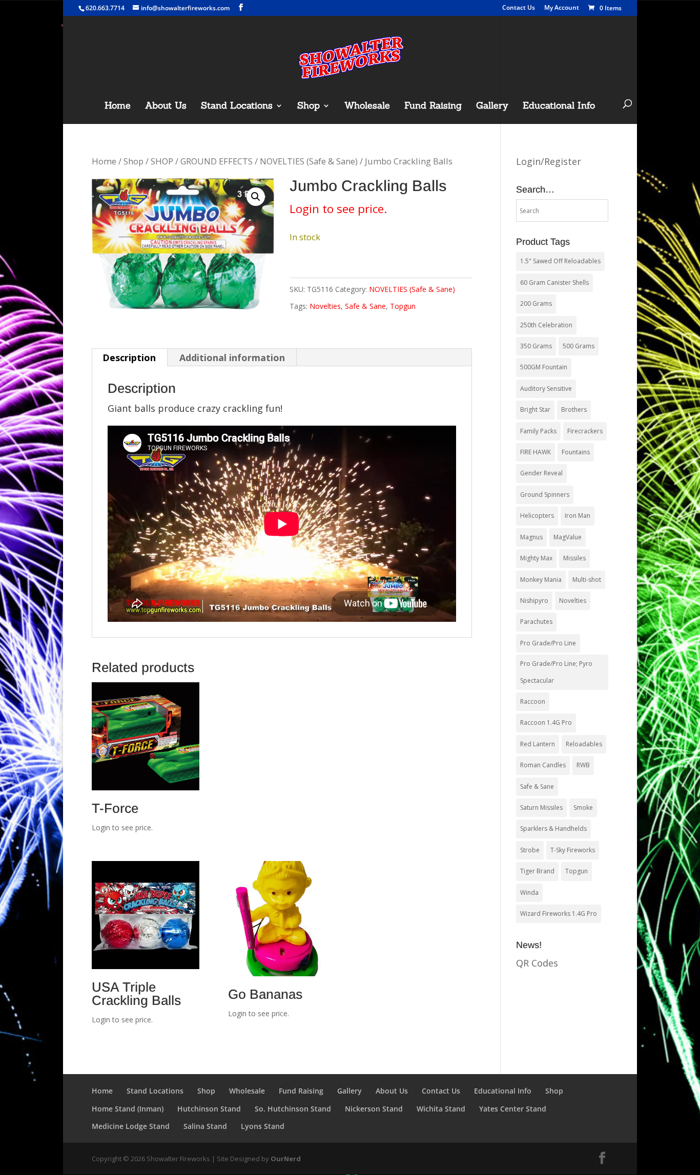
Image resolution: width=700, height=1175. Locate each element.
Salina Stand (205, 1126)
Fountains (576, 452)
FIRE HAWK (535, 452)
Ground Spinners (544, 494)
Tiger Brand (537, 871)
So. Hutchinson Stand (293, 1109)
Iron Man (577, 515)
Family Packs (538, 431)
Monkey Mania (541, 579)
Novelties (325, 306)
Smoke (583, 807)
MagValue (567, 537)
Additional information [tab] (232, 357)
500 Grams (578, 346)
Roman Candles (543, 765)
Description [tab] (129, 357)
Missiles (574, 558)
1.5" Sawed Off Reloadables (560, 261)
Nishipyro (534, 600)
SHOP (162, 161)
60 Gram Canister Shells (554, 282)
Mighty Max (536, 558)
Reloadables (584, 744)
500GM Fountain (543, 367)
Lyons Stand (262, 1126)
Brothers (574, 409)
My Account (561, 8)
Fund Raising (433, 106)
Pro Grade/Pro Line (548, 643)
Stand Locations (237, 106)
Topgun (403, 306)
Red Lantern (537, 744)
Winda (529, 892)
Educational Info (559, 106)
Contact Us (518, 8)
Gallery (492, 106)
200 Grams (536, 303)
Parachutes (536, 621)
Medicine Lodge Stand (131, 1126)
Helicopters (537, 515)
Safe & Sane (365, 306)
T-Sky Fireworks (572, 850)
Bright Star (535, 409)
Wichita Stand (441, 1109)
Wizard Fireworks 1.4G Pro (558, 913)
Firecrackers (585, 431)
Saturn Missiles (541, 807)
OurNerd (286, 1158)
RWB (583, 765)
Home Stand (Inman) (127, 1109)
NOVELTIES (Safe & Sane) (309, 161)
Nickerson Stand (374, 1109)
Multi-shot (586, 579)
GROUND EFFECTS (216, 161)
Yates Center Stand (512, 1109)
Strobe (530, 850)
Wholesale (367, 106)
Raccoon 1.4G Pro (546, 722)
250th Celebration (546, 325)
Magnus (531, 537)
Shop (308, 106)
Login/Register (548, 161)
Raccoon (532, 701)
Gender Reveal (541, 473)
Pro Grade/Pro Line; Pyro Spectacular (556, 671)
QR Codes (537, 963)
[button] (255, 196)
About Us (166, 106)
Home (118, 106)
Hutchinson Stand (209, 1109)
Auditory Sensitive (546, 388)
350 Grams (536, 346)
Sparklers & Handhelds (553, 828)
